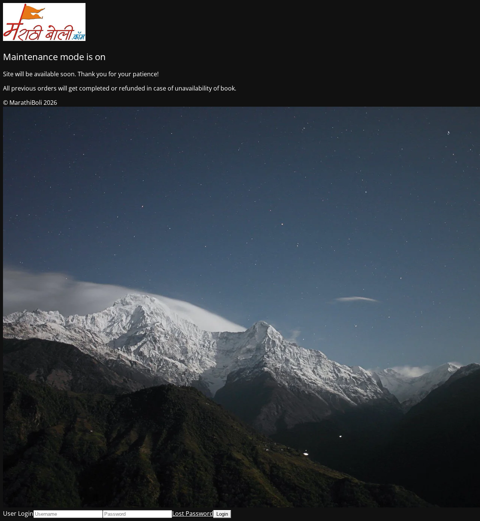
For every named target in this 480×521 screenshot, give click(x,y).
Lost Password (192, 513)
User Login (18, 513)
